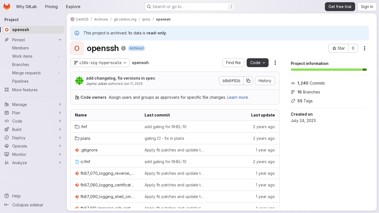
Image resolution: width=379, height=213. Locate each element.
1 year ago (265, 150)
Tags (305, 100)
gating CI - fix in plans (164, 138)
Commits (311, 83)
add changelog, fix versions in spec (120, 78)
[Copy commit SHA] (248, 80)
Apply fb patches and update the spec (175, 150)
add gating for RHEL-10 (165, 126)
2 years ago (264, 126)
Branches (308, 92)
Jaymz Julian (96, 84)
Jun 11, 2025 (133, 84)
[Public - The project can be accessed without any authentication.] (123, 48)
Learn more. (238, 97)
